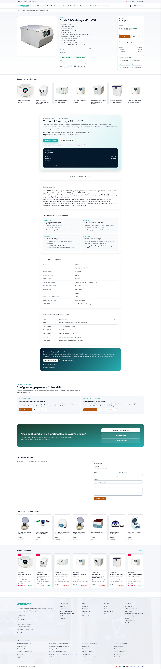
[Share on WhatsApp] (65, 66)
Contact (62, 615)
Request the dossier (90, 409)
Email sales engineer (40, 409)
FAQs (83, 613)
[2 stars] (98, 468)
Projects (62, 618)
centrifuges (63, 63)
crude (74, 63)
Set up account (108, 606)
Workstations (84, 5)
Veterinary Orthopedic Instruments (134, 613)
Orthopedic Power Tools (70, 5)
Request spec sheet (25, 409)
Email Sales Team (50, 360)
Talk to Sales (130, 43)
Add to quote (137, 36)
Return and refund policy (67, 613)
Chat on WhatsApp (121, 440)
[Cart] (130, 5)
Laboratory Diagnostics (131, 615)
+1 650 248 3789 (29, 629)
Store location (85, 606)
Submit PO (106, 613)
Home (18, 10)
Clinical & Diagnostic (38, 5)
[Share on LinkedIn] (75, 66)
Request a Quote (50, 140)
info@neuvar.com (33, 1)
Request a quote (108, 611)
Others (127, 618)
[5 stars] (106, 468)
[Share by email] (68, 66)
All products (128, 606)
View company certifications (107, 409)
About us (62, 606)
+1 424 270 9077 (22, 1)
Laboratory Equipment (53, 5)
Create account (140, 1)
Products (23, 10)
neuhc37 (91, 63)
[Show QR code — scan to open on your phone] (84, 66)
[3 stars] (100, 468)
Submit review (100, 498)
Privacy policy (64, 608)
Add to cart (125, 36)
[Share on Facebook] (78, 66)
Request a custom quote (121, 430)
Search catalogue (130, 623)
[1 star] (95, 468)
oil (78, 63)
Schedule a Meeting (67, 140)
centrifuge (84, 63)
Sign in (133, 1)
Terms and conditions (66, 611)
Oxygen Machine (130, 620)
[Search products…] (125, 5)
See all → (141, 550)
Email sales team (120, 435)
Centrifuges (29, 10)
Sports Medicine (95, 5)
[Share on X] (72, 66)
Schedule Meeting (67, 360)
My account (107, 608)
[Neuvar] (23, 6)
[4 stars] (103, 468)
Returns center (86, 615)
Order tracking (86, 611)
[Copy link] (81, 66)
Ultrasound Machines (131, 608)
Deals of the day (86, 608)
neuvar (69, 63)
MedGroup (63, 17)
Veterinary (106, 5)
